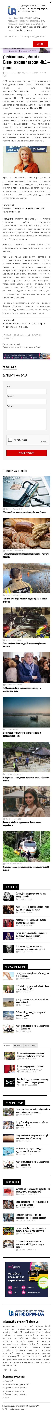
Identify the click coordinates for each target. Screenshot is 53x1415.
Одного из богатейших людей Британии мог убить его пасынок (24, 210)
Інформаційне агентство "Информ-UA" (20, 1406)
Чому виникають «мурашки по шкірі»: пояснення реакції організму (33, 1137)
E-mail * (10, 397)
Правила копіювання (14, 1391)
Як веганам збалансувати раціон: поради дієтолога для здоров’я (31, 1230)
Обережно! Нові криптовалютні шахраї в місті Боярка (24, 512)
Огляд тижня (12, 1182)
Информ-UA (36, 108)
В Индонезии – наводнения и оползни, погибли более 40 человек (26, 779)
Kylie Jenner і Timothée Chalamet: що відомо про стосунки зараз (32, 908)
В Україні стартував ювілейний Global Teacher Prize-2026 (33, 988)
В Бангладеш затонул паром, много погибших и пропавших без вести (22, 734)
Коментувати (26, 453)
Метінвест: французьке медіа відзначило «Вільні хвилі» (29, 1150)
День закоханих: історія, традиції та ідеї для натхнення (32, 1203)
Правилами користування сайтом (23, 18)
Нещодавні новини (15, 967)
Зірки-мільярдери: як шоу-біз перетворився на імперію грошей (30, 948)
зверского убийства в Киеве (16, 91)
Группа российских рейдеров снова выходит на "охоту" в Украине (26, 555)
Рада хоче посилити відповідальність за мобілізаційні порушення (33, 1111)
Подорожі (18, 1045)
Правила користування (16, 1388)
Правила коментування (16, 1394)
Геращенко (8, 219)
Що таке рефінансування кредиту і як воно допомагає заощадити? (33, 1190)
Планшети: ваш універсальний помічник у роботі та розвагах (30, 1055)
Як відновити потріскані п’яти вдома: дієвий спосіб (32, 975)
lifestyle (7, 1045)
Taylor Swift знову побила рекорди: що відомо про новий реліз (31, 934)
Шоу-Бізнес (11, 887)
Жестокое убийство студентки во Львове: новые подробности (22, 824)
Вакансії (9, 1381)
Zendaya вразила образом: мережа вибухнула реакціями (31, 921)
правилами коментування (20, 24)
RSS (7, 1398)
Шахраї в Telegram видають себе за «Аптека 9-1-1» (32, 1124)
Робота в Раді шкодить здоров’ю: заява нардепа (31, 1014)
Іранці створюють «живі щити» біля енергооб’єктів (32, 1001)
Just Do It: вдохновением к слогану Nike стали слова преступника (32, 1081)
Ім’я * (9, 386)
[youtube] (15, 1370)
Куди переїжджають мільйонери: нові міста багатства (32, 1027)
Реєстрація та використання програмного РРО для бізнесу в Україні (30, 1244)
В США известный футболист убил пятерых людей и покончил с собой (24, 325)
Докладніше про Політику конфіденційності (25, 37)
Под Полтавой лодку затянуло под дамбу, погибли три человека (25, 600)
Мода (34, 1045)
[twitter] (5, 1370)
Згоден (40, 44)
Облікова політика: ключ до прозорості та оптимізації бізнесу (31, 1216)
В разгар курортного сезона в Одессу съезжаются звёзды (30, 1068)
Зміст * (10, 406)
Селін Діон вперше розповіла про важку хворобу (31, 895)
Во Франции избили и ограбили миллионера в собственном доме (22, 689)
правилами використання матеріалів (25, 21)
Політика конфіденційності (17, 1385)
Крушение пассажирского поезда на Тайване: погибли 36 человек (26, 868)
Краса (27, 1045)
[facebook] (10, 1370)
